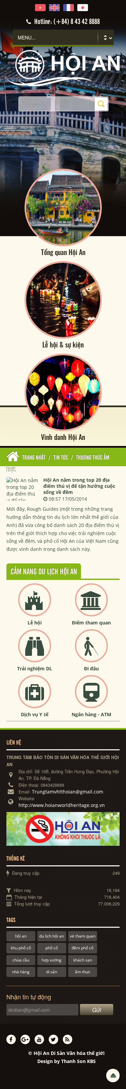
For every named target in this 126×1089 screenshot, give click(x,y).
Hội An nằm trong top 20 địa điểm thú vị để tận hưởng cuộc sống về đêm (79, 486)
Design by (66, 1061)
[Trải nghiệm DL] (34, 651)
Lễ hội (35, 622)
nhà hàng (21, 972)
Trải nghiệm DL (34, 668)
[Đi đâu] (91, 651)
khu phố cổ (21, 948)
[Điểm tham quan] (91, 605)
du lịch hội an (51, 936)
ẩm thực (82, 972)
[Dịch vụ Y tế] (34, 697)
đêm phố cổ (82, 948)
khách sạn (82, 960)
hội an (21, 936)
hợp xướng (51, 960)
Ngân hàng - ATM (91, 714)
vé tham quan (82, 936)
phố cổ (51, 948)
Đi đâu (91, 668)
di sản (51, 972)
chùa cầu (20, 960)
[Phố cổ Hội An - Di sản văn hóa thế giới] (63, 67)
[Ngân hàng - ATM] (91, 697)
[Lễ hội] (34, 605)
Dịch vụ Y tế (34, 714)
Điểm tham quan (91, 622)
